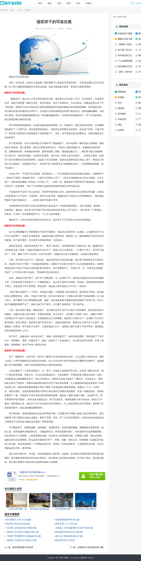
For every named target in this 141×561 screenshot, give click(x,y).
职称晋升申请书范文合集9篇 (69, 532)
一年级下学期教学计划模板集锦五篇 (23, 536)
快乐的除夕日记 (125, 66)
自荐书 (121, 130)
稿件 (69, 3)
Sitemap (90, 558)
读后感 (27, 10)
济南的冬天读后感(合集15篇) (90, 547)
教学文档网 (64, 558)
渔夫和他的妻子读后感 (22, 547)
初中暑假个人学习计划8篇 (18, 519)
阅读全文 (61, 29)
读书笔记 (122, 114)
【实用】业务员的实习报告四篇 (21, 528)
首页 (40, 3)
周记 (120, 125)
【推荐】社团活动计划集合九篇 (21, 540)
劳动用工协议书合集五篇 (18, 524)
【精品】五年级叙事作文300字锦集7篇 (74, 528)
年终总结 (122, 119)
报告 (50, 3)
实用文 (89, 3)
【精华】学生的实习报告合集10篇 (22, 532)
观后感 (121, 108)
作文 (78, 3)
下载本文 (69, 29)
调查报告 (122, 92)
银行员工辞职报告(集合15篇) (69, 536)
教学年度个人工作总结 (66, 524)
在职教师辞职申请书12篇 (67, 519)
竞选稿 (121, 97)
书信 (59, 3)
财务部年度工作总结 (65, 540)
